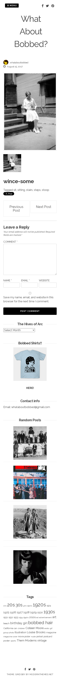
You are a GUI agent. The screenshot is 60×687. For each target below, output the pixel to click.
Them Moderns (27, 640)
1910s (29, 606)
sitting (21, 190)
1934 (21, 617)
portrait (39, 636)
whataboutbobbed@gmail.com (30, 407)
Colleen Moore (35, 628)
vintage (41, 640)
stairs (29, 190)
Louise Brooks (36, 632)
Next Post (43, 207)
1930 (40, 612)
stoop (45, 190)
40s (24, 606)
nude (33, 636)
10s (4, 606)
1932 (10, 617)
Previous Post (16, 208)
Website (44, 280)
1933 (16, 617)
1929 (33, 612)
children (21, 628)
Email (25, 280)
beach (6, 623)
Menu (13, 5)
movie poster (24, 636)
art (54, 617)
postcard (48, 636)
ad (37, 617)
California (8, 628)
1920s (39, 605)
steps (37, 190)
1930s (49, 611)
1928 (26, 612)
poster (6, 640)
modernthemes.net (41, 674)
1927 (20, 612)
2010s (32, 617)
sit (15, 190)
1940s (25, 617)
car (15, 628)
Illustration (20, 632)
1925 (6, 612)
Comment (10, 241)
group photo (8, 633)
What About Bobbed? (31, 31)
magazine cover (10, 636)
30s (19, 604)
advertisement (45, 617)
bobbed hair (40, 622)
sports (13, 641)
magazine (51, 632)
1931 (5, 617)
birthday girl (19, 623)
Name (7, 280)
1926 (13, 612)
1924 (48, 605)
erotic (46, 628)
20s (11, 605)
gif (51, 628)
